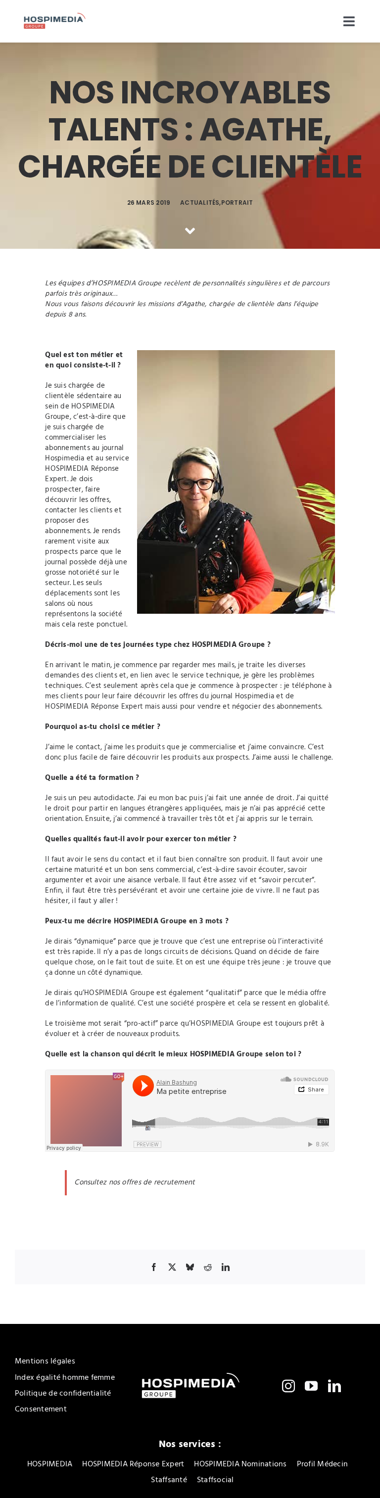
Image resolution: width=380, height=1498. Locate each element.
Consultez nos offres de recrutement (134, 1182)
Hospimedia (64, 458)
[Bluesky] (190, 1267)
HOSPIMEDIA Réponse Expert (82, 474)
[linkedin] (334, 1385)
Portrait (237, 202)
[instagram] (288, 1385)
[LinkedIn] (226, 1267)
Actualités (199, 202)
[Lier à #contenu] (190, 231)
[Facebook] (154, 1267)
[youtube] (311, 1385)
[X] (172, 1267)
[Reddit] (208, 1267)
